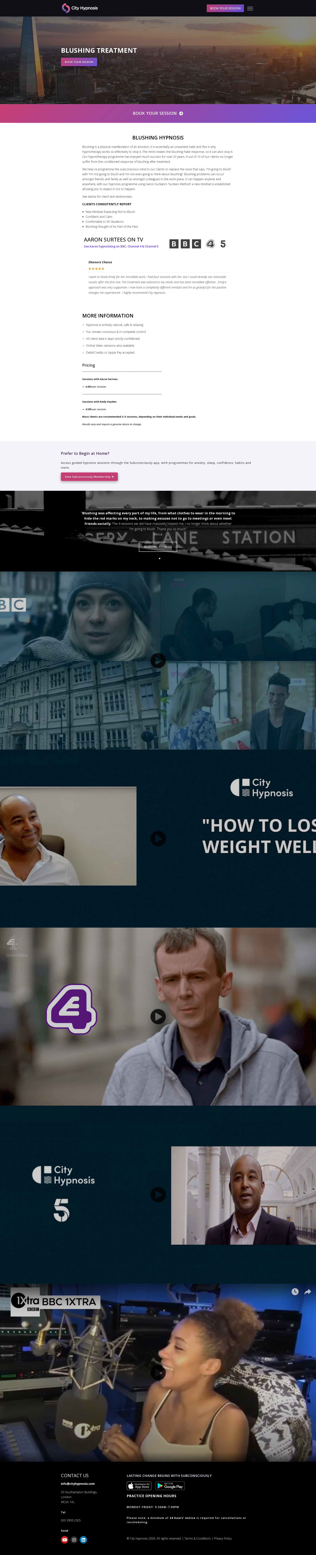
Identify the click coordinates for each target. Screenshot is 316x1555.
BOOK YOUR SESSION (225, 8)
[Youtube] (64, 1539)
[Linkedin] (83, 1539)
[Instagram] (74, 1539)
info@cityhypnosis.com (78, 1484)
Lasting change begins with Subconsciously (169, 1475)
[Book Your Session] (181, 113)
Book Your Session (155, 113)
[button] (156, 558)
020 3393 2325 (71, 1520)
